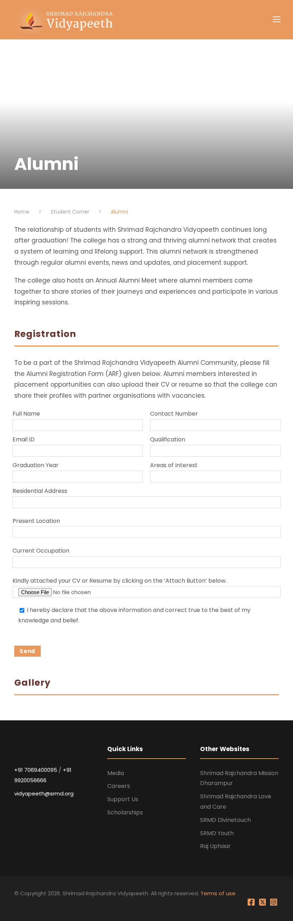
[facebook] (252, 904)
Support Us (122, 799)
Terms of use (217, 893)
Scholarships (125, 812)
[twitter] (263, 904)
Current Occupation (41, 551)
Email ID (24, 439)
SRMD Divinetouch (225, 820)
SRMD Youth (217, 833)
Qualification (167, 439)
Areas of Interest (174, 465)
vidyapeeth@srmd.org (44, 793)
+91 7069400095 (35, 770)
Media (115, 773)
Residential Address (40, 491)
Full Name (26, 414)
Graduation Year (36, 465)
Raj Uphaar (215, 846)
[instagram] (273, 904)
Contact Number (174, 414)
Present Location (36, 521)
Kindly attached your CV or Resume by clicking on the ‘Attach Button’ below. (120, 581)
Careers (118, 786)
